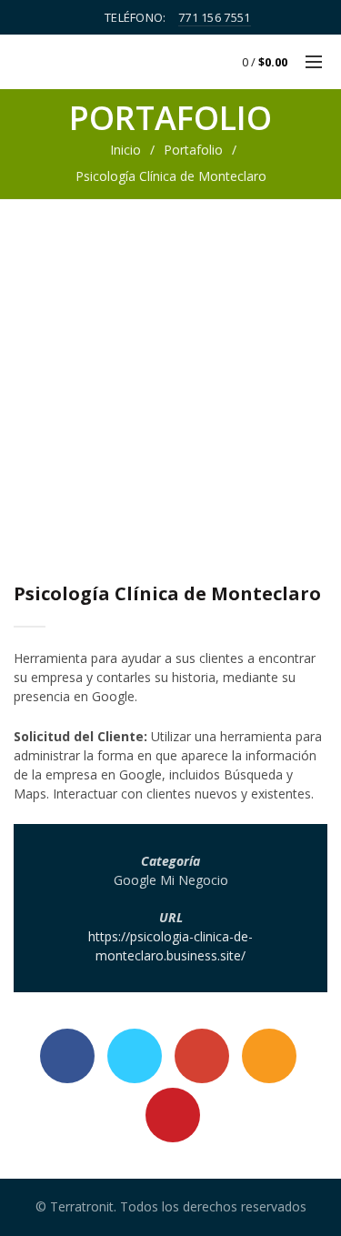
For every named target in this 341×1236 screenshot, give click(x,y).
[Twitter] (134, 1056)
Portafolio (193, 149)
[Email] (269, 1056)
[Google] (202, 1056)
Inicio (125, 149)
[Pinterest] (172, 1115)
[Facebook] (67, 1056)
